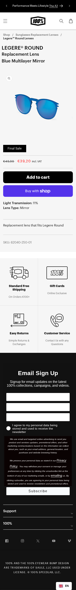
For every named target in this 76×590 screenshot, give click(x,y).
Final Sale (15, 148)
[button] (5, 21)
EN (67, 586)
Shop (6, 34)
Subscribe (38, 491)
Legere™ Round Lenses (18, 38)
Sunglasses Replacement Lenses (37, 34)
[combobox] (64, 586)
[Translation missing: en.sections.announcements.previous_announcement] (6, 6)
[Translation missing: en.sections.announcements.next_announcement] (69, 6)
